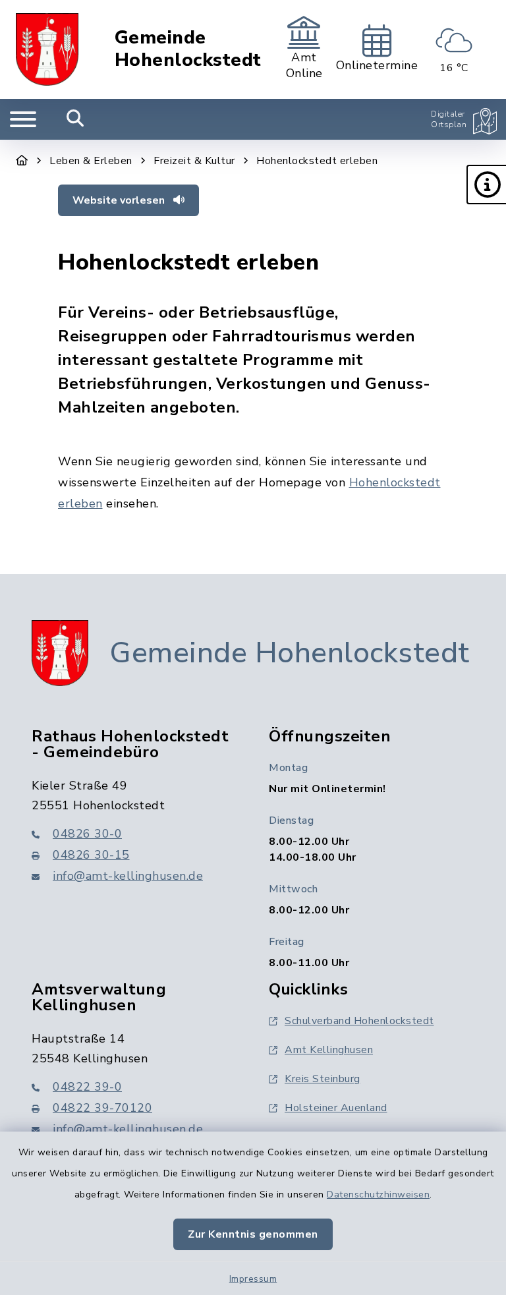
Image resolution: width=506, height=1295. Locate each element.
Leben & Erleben (90, 161)
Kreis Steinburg (322, 1079)
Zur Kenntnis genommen (253, 1234)
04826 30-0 (87, 834)
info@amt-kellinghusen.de (128, 876)
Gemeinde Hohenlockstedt (188, 49)
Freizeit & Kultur (194, 161)
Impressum (253, 1279)
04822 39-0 (87, 1087)
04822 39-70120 (102, 1108)
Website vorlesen (119, 200)
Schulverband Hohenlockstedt (359, 1021)
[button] (486, 184)
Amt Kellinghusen (329, 1050)
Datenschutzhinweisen (378, 1194)
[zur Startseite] (47, 49)
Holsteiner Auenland (336, 1108)
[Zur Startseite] (22, 161)
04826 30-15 (91, 855)
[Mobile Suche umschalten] (75, 119)
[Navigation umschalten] (23, 119)
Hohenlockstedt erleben (317, 161)
